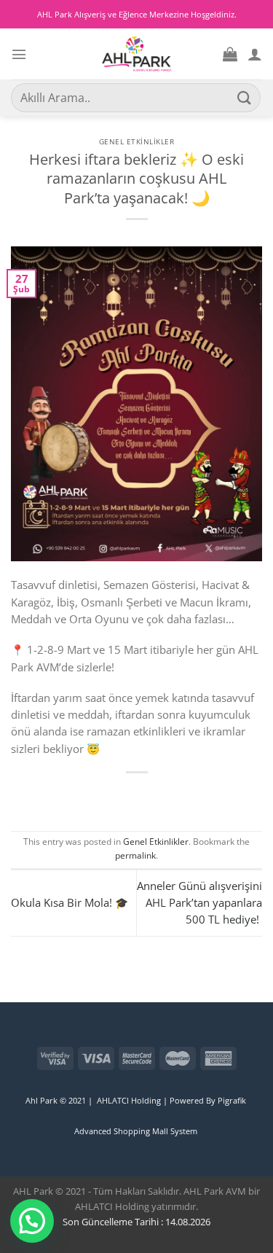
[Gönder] (244, 97)
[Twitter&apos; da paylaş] (148, 794)
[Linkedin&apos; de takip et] (19, 1044)
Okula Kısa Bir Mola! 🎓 (69, 902)
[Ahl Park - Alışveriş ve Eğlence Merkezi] (136, 53)
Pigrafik (233, 1100)
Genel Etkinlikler (137, 141)
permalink (135, 855)
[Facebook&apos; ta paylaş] (124, 794)
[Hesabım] (255, 54)
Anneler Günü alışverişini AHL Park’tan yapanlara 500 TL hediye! (199, 902)
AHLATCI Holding (129, 1100)
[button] (32, 1221)
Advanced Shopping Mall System (135, 1130)
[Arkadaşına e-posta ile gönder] (172, 794)
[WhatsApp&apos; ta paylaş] (100, 794)
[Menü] (19, 54)
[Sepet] (230, 54)
